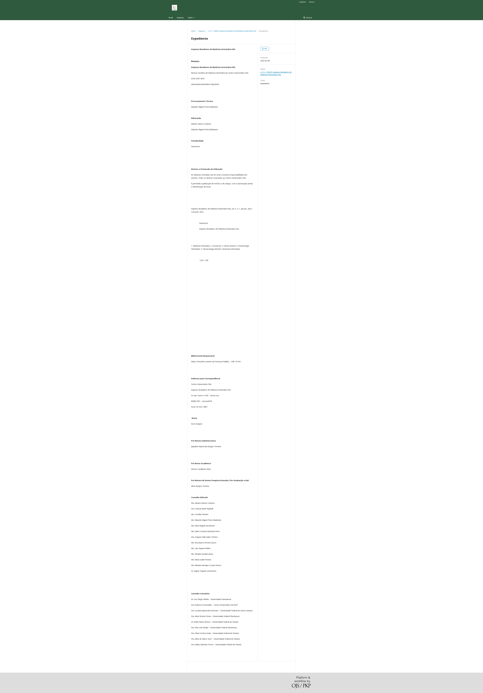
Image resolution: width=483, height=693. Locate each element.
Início (193, 31)
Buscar (309, 17)
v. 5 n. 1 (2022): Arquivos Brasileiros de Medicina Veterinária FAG (232, 31)
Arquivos (180, 17)
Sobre (190, 17)
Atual (171, 17)
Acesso (311, 2)
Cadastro (302, 2)
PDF (265, 49)
